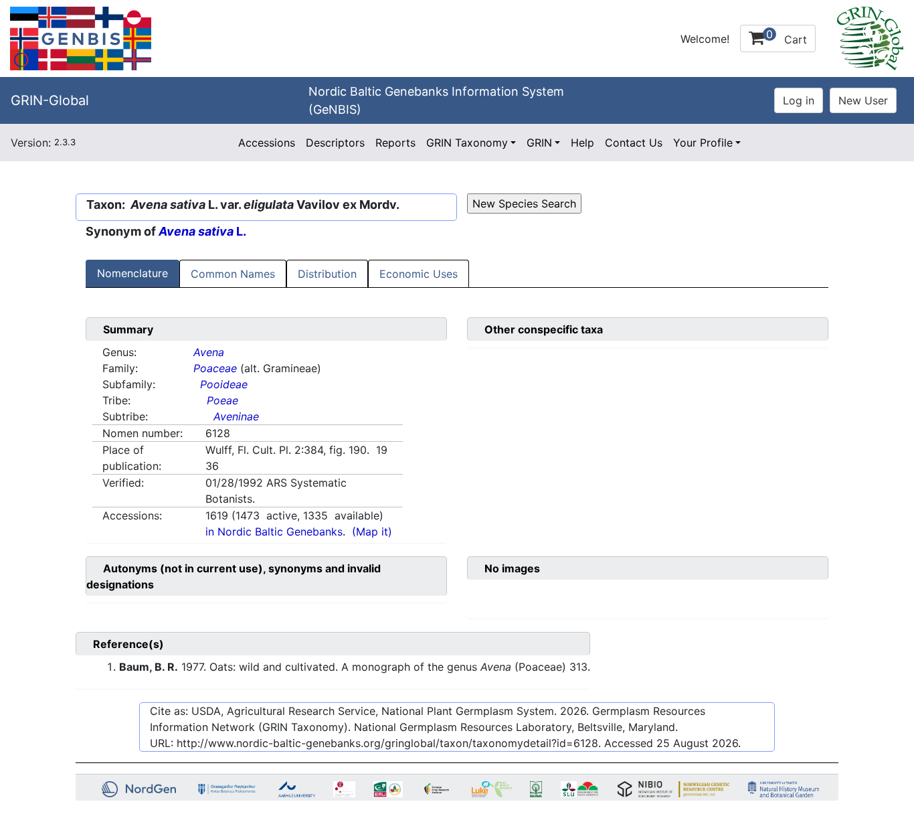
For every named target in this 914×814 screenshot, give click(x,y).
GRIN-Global (50, 100)
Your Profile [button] (703, 142)
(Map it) (372, 531)
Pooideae (224, 384)
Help (582, 142)
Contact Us (633, 142)
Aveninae (236, 416)
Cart (786, 36)
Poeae (222, 400)
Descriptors (335, 142)
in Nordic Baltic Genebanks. (275, 531)
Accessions (266, 142)
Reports (395, 142)
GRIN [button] (539, 142)
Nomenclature (132, 273)
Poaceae (215, 368)
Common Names (233, 273)
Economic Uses (418, 273)
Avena (208, 352)
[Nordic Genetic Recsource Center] (80, 37)
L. (202, 231)
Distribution (327, 273)
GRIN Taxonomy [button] (467, 142)
